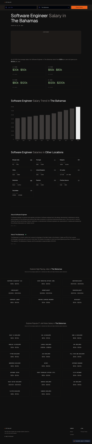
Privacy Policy (84, 431)
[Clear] (68, 7)
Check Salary (79, 7)
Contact (72, 434)
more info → (14, 225)
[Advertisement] (46, 43)
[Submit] (6, 7)
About (71, 431)
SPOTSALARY (9, 2)
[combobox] (21, 7)
